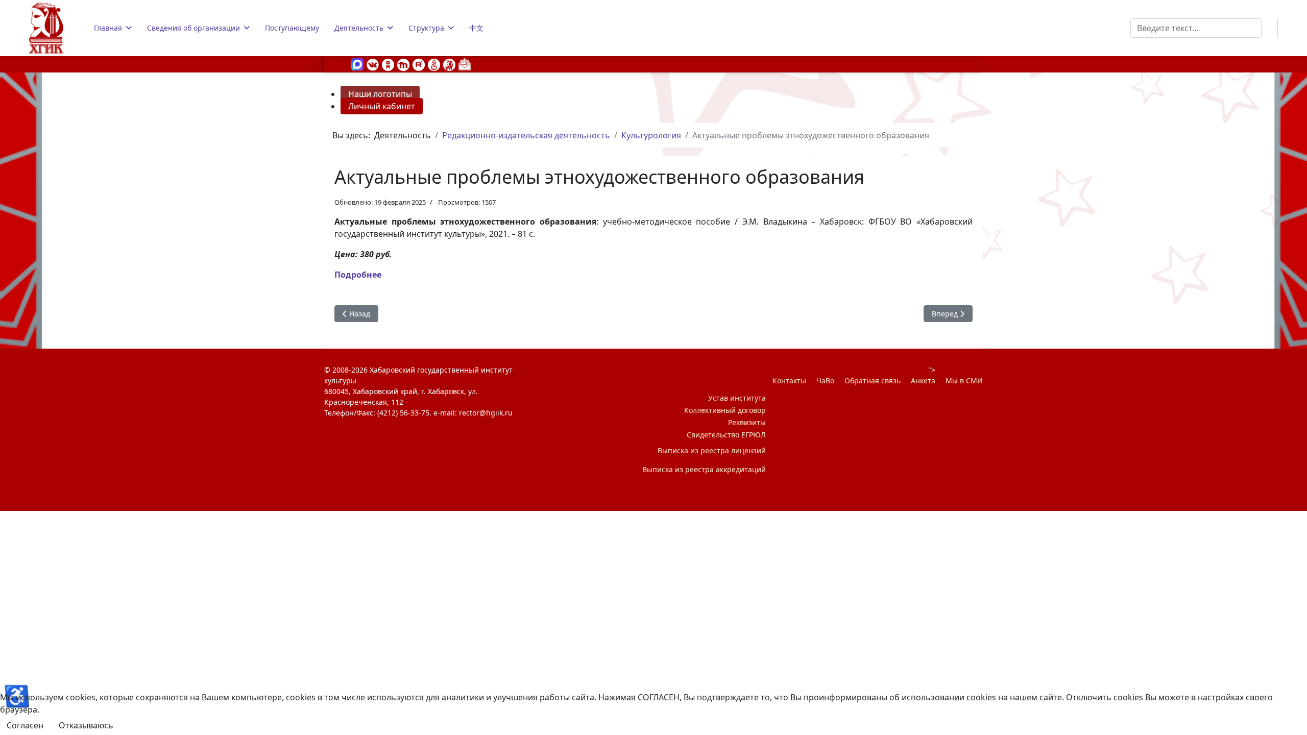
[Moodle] (403, 63)
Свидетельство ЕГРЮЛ (726, 434)
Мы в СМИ (964, 380)
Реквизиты (747, 422)
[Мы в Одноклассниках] (388, 63)
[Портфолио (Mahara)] (434, 63)
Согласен (25, 725)
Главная (108, 28)
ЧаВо (825, 380)
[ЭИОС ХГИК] (449, 63)
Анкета (923, 380)
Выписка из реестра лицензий (712, 450)
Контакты (789, 380)
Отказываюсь (86, 725)
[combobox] (1196, 28)
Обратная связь (872, 380)
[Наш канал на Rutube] (419, 63)
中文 (476, 28)
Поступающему (292, 28)
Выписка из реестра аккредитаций (704, 469)
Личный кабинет (381, 106)
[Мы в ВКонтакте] (373, 63)
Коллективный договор (725, 410)
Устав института (737, 398)
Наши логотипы (380, 94)
